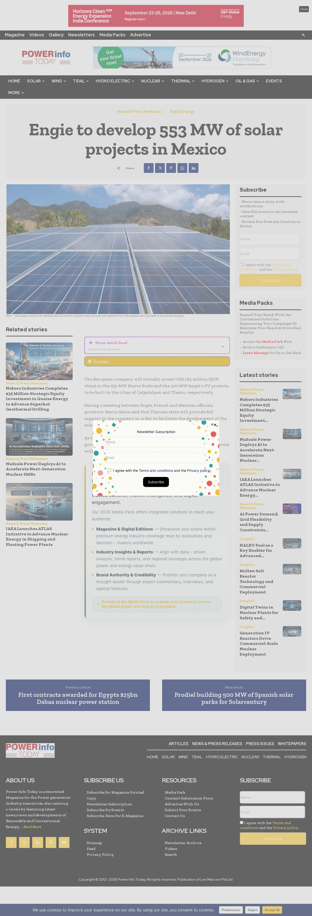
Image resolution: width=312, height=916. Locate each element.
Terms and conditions (156, 470)
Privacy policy (198, 470)
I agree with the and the (161, 470)
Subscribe (156, 482)
